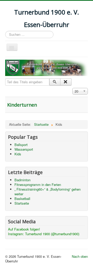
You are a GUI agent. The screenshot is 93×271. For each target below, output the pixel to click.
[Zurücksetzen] (65, 82)
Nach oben (80, 256)
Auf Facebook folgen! (24, 229)
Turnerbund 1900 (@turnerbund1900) (52, 233)
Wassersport (23, 149)
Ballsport (21, 144)
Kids (17, 153)
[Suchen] (54, 82)
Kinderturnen (22, 105)
